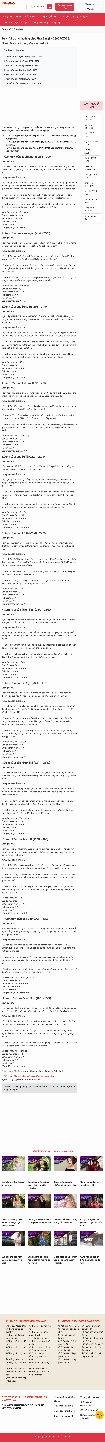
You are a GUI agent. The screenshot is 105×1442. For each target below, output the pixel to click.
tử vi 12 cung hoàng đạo (20, 1086)
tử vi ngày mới (53, 1086)
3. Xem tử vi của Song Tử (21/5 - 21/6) (21, 65)
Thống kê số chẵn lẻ (41, 1347)
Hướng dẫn (99, 1416)
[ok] (49, 6)
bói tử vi (64, 1086)
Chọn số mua (37, 1353)
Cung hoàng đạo (81, 16)
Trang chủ (7, 16)
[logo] (9, 3)
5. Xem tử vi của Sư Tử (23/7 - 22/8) (20, 74)
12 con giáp (65, 16)
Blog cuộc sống (41, 22)
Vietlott (18, 16)
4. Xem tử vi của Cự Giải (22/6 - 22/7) (20, 70)
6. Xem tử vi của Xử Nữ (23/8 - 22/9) (20, 79)
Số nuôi (87, 1350)
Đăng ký (90, 9)
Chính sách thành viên (64, 1411)
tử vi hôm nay (38, 1086)
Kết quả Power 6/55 (69, 1326)
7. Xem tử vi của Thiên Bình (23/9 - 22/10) (22, 83)
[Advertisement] (39, 108)
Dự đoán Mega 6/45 (65, 7)
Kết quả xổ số (31, 16)
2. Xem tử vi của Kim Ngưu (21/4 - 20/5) (21, 61)
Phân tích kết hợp (39, 1350)
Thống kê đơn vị (15, 1359)
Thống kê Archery (16, 1368)
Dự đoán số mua (39, 1368)
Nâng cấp (56, 22)
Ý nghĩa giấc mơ (49, 16)
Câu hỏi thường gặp (89, 1410)
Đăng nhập (90, 4)
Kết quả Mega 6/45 (17, 1326)
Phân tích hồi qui (39, 1338)
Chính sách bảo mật (63, 1416)
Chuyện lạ (26, 22)
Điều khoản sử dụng (63, 1406)
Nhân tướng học (10, 22)
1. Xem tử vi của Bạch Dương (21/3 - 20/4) (23, 56)
